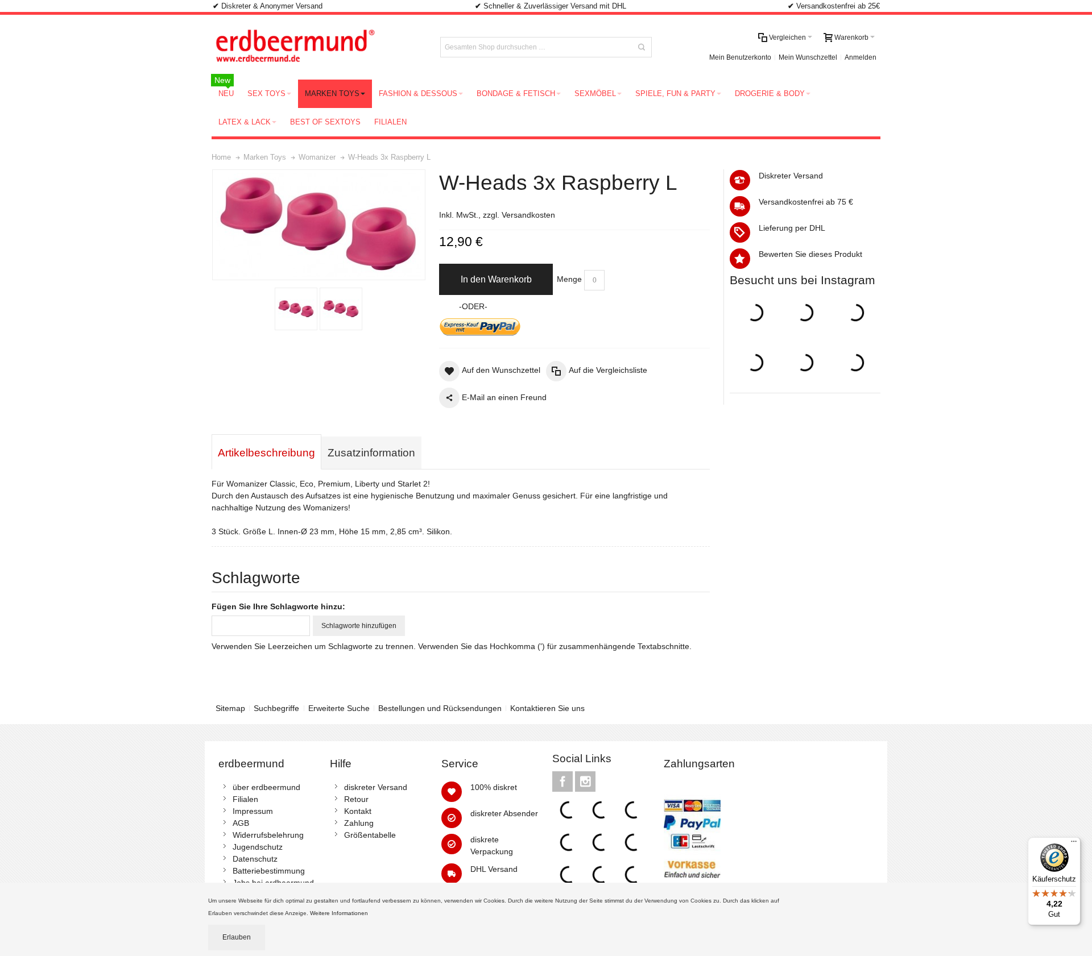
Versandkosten (528, 214)
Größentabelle (370, 834)
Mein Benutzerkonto (740, 57)
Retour (356, 799)
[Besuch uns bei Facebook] (563, 782)
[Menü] (1074, 844)
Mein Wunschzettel (808, 57)
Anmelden (860, 57)
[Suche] (641, 47)
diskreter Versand (375, 787)
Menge (569, 279)
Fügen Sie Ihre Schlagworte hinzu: (278, 606)
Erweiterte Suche (339, 708)
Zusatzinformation (371, 453)
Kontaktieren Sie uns (547, 708)
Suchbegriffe (276, 708)
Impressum (253, 811)
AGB (241, 823)
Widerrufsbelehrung (268, 834)
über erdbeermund (266, 787)
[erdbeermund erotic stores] (316, 47)
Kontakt (357, 811)
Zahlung (359, 823)
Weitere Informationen (340, 913)
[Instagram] (585, 782)
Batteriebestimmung (269, 870)
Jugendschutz (258, 846)
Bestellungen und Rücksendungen (440, 708)
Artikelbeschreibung (266, 453)
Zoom (319, 225)
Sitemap (230, 708)
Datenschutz (255, 858)
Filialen (245, 799)
